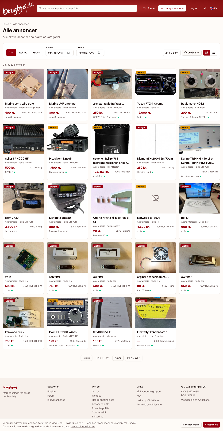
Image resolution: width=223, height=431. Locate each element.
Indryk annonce (174, 8)
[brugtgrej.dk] (18, 8)
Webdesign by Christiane (195, 399)
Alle (11, 52)
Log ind (194, 8)
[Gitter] (206, 53)
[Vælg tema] (205, 8)
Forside (7, 23)
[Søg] (40, 8)
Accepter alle (211, 424)
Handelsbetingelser (103, 399)
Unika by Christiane (148, 400)
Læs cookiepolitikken (83, 426)
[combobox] (171, 53)
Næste (118, 358)
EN (215, 8)
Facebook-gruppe (150, 391)
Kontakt (96, 395)
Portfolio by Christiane (149, 404)
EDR (139, 396)
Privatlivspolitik (100, 408)
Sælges (22, 52)
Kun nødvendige (191, 424)
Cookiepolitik (99, 412)
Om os (95, 391)
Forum (151, 8)
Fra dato (50, 47)
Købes (36, 52)
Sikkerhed (97, 416)
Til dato (80, 47)
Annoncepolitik (100, 403)
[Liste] (213, 53)
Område (192, 52)
